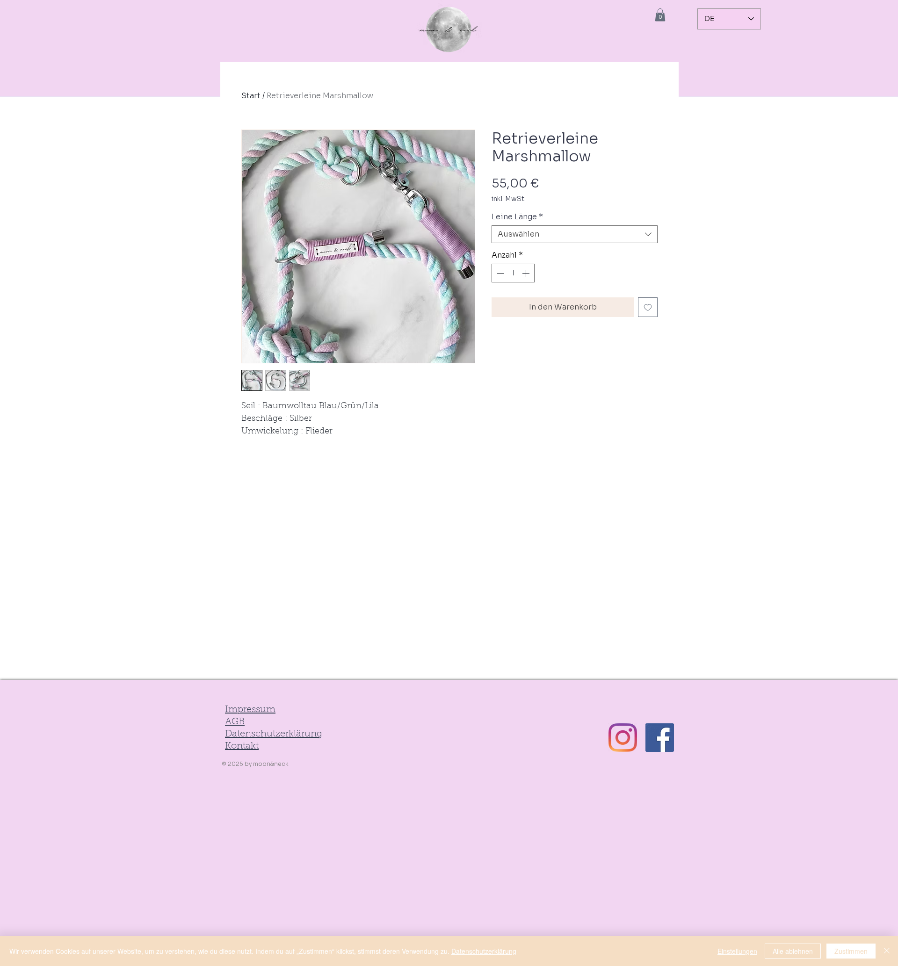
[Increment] (526, 273)
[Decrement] (499, 273)
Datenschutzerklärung (483, 951)
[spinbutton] (513, 273)
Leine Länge (517, 217)
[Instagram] (622, 737)
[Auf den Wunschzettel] (648, 307)
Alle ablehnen (793, 951)
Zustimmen (851, 951)
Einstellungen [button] (737, 951)
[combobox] (575, 234)
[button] (660, 14)
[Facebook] (659, 737)
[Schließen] (886, 951)
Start (251, 96)
